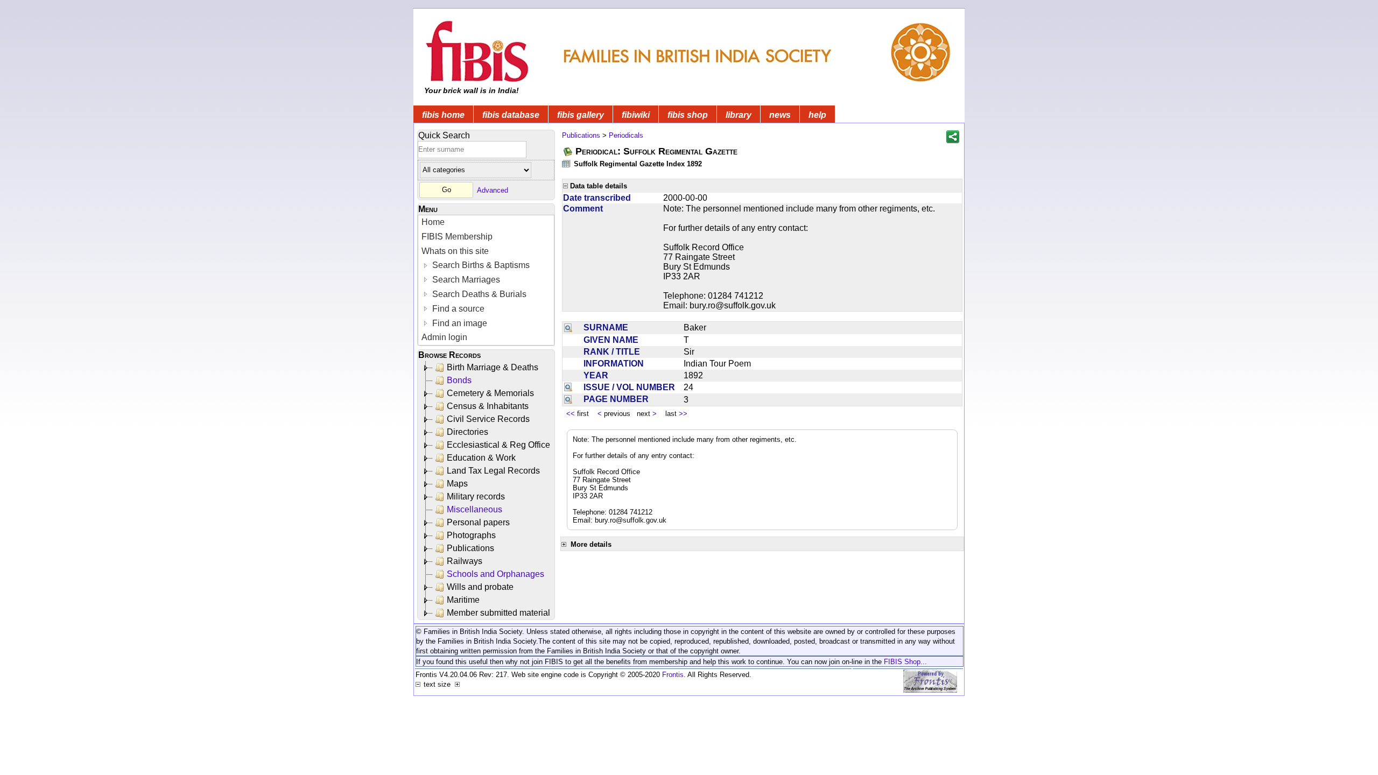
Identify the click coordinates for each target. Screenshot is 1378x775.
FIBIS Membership (457, 236)
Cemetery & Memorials (490, 393)
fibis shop (687, 114)
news (780, 114)
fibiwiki (636, 114)
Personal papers (478, 522)
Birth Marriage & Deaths (492, 367)
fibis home (443, 114)
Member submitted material (498, 612)
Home (433, 222)
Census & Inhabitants (488, 406)
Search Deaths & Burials (478, 294)
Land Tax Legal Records (493, 470)
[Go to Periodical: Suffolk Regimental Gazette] (568, 151)
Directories (467, 431)
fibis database (510, 114)
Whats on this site (455, 251)
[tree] (486, 490)
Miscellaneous (474, 509)
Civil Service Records (488, 419)
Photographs (471, 535)
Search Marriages (465, 279)
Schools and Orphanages (495, 574)
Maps (457, 483)
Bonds (459, 380)
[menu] (486, 280)
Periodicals (626, 135)
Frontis (673, 675)
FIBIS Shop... (905, 662)
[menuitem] (486, 222)
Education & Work (481, 457)
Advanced (492, 190)
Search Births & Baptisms (480, 265)
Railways (464, 561)
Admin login (444, 337)
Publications (470, 548)
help (817, 114)
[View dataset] (567, 163)
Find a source (457, 308)
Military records (476, 496)
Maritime (463, 599)
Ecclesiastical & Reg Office (498, 444)
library (738, 114)
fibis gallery (580, 114)
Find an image (458, 323)
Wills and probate (480, 586)
